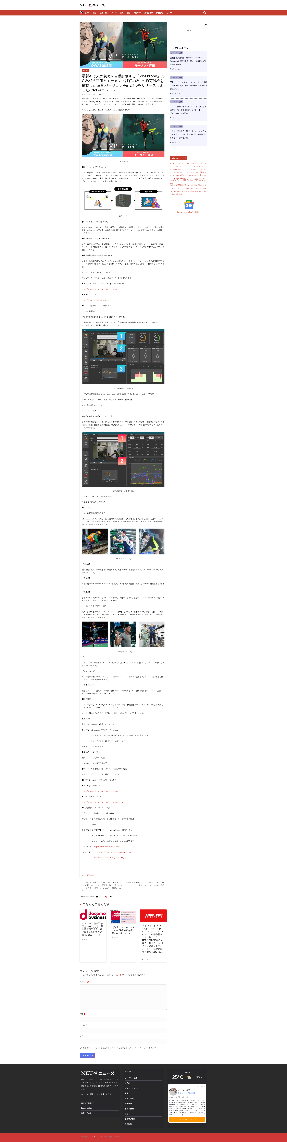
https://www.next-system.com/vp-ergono (99, 289)
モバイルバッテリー (192, 172)
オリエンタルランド (194, 166)
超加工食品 (175, 194)
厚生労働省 (194, 175)
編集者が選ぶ (130, 1119)
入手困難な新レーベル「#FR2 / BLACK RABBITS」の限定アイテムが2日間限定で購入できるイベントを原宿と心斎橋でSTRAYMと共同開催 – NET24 (102, 886)
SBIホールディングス (188, 164)
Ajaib (171, 164)
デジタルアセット (200, 169)
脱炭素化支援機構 (191, 191)
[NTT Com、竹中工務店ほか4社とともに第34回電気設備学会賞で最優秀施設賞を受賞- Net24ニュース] (93, 911)
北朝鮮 (180, 175)
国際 (122, 13)
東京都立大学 (188, 188)
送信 (102, 1094)
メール (83, 1025)
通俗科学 (137, 13)
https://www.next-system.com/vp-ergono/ (100, 791)
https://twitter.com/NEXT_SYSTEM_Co (109, 857)
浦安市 (194, 188)
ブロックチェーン (132, 1088)
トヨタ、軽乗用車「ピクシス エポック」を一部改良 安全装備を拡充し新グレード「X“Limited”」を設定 (188, 110)
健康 (203, 172)
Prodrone (179, 164)
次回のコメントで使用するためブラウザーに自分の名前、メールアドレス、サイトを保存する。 (121, 1048)
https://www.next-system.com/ (107, 846)
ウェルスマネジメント (181, 166)
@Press (95, 95)
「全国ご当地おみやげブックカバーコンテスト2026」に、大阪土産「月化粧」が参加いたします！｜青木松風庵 (188, 134)
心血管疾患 (190, 185)
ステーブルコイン (183, 169)
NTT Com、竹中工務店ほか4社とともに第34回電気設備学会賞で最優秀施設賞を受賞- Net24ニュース (92, 929)
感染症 (195, 185)
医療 (190, 175)
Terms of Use (86, 1108)
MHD (175, 164)
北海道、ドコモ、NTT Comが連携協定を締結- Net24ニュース (123, 930)
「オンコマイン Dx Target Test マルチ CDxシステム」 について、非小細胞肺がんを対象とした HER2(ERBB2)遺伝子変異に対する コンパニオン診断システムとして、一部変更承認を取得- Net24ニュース (152, 940)
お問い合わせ (86, 1113)
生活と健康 (148, 13)
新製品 (200, 185)
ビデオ (169, 13)
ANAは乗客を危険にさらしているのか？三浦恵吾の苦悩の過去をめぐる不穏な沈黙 (144, 884)
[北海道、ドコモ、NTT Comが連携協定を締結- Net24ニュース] (123, 911)
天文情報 (179, 179)
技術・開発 (104, 13)
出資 (176, 175)
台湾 (199, 175)
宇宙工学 (192, 180)
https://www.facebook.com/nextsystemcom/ (112, 852)
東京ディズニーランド (178, 188)
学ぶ (187, 180)
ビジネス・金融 (90, 13)
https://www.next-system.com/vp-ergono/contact (103, 802)
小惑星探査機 (180, 184)
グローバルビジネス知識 (186, 1093)
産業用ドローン (181, 191)
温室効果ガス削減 (201, 188)
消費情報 (159, 13)
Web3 (114, 13)
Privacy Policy (87, 1103)
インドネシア (198, 164)
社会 (128, 13)
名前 (82, 1014)
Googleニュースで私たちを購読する (189, 212)
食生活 (180, 194)
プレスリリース (182, 172)
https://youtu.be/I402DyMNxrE (95, 300)
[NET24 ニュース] (81, 12)
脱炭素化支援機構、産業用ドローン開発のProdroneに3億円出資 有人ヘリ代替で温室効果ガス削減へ (188, 61)
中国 (200, 172)
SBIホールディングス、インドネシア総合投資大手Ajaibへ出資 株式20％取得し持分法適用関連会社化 (188, 85)
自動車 (198, 191)
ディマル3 (191, 169)
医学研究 (185, 175)
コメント (84, 982)
